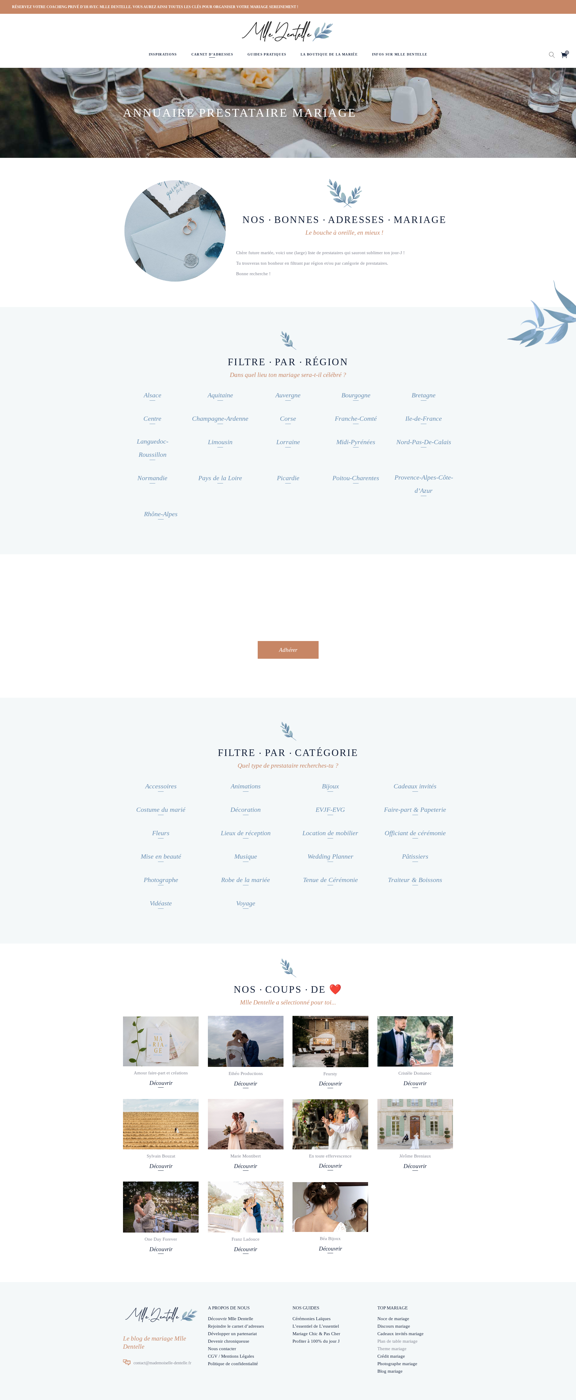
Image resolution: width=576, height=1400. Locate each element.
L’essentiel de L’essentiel (315, 1326)
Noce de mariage (393, 1318)
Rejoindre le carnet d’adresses (236, 1326)
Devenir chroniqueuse (228, 1341)
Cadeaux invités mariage (400, 1333)
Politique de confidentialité (233, 1363)
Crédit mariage (391, 1356)
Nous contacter (222, 1348)
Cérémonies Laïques (311, 1318)
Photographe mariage (397, 1363)
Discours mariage (393, 1326)
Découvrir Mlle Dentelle (230, 1318)
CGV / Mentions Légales (231, 1356)
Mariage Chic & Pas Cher (316, 1333)
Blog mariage (390, 1371)
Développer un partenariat (232, 1333)
